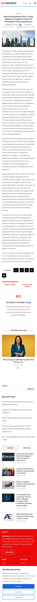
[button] (4, 351)
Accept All (18, 586)
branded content (25, 307)
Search (4, 386)
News (3, 563)
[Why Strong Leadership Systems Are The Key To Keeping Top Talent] (18, 346)
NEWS (4, 559)
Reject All (18, 597)
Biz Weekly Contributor (13, 24)
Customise (18, 592)
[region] (18, 584)
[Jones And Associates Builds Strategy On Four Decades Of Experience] (8, 457)
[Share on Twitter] (27, 270)
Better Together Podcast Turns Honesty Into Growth (25, 484)
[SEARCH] (30, 3)
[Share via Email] (4, 275)
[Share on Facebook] (22, 270)
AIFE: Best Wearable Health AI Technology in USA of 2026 (24, 516)
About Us (23, 563)
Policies (24, 559)
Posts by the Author (27, 285)
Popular (26, 448)
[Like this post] (16, 270)
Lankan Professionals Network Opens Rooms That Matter (25, 471)
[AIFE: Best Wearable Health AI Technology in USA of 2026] (8, 517)
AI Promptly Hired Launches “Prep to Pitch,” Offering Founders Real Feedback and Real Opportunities (16, 428)
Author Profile (9, 284)
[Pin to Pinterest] (32, 270)
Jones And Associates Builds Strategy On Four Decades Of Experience (24, 457)
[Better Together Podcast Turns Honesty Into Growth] (8, 485)
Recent (10, 448)
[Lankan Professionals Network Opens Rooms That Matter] (8, 472)
